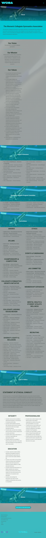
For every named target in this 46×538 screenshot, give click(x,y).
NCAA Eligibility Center (4, 519)
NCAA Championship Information (6, 518)
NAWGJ (2, 524)
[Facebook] (2, 532)
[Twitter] (4, 532)
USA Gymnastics (3, 521)
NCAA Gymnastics (4, 516)
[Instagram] (7, 532)
